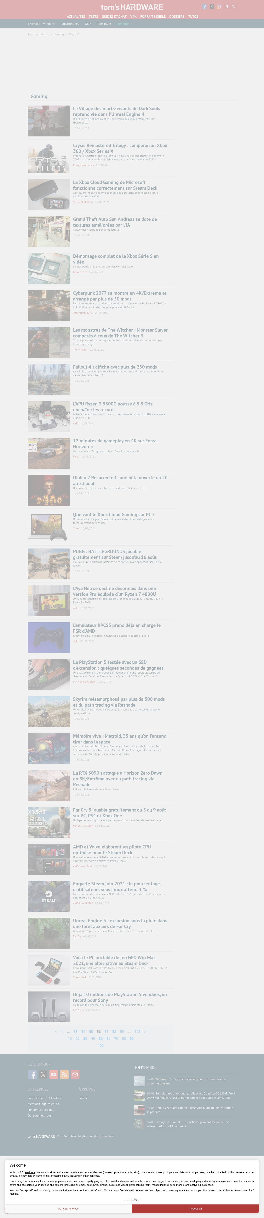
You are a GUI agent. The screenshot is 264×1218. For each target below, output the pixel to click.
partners (30, 1172)
